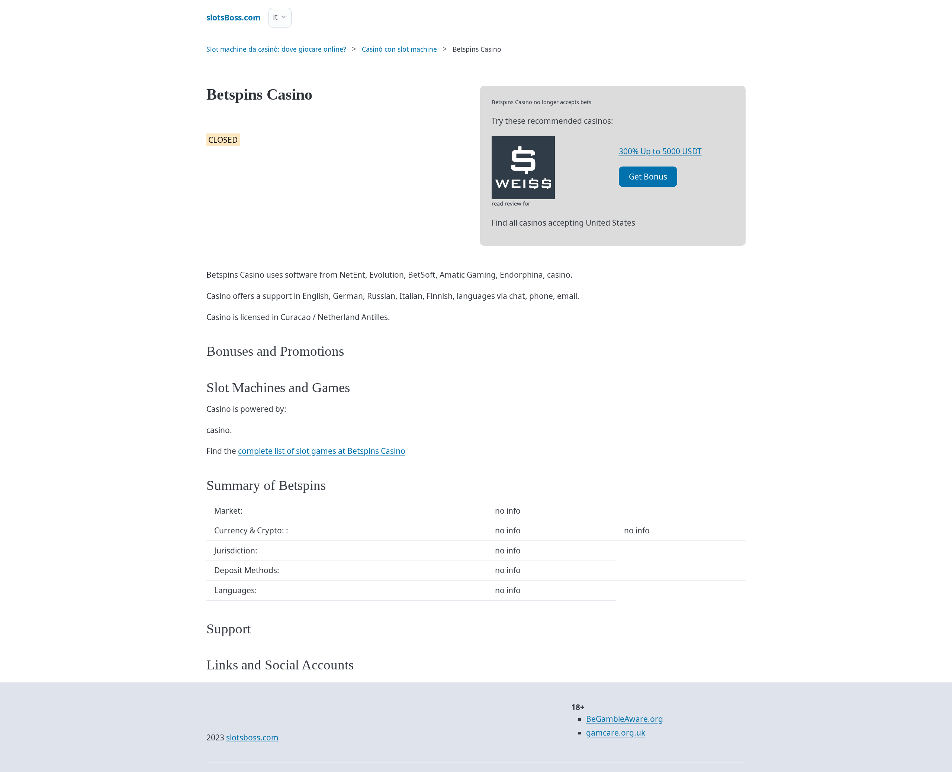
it (275, 17)
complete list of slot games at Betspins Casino (321, 451)
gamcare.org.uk (615, 732)
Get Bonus (648, 176)
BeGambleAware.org (624, 719)
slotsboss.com (252, 737)
